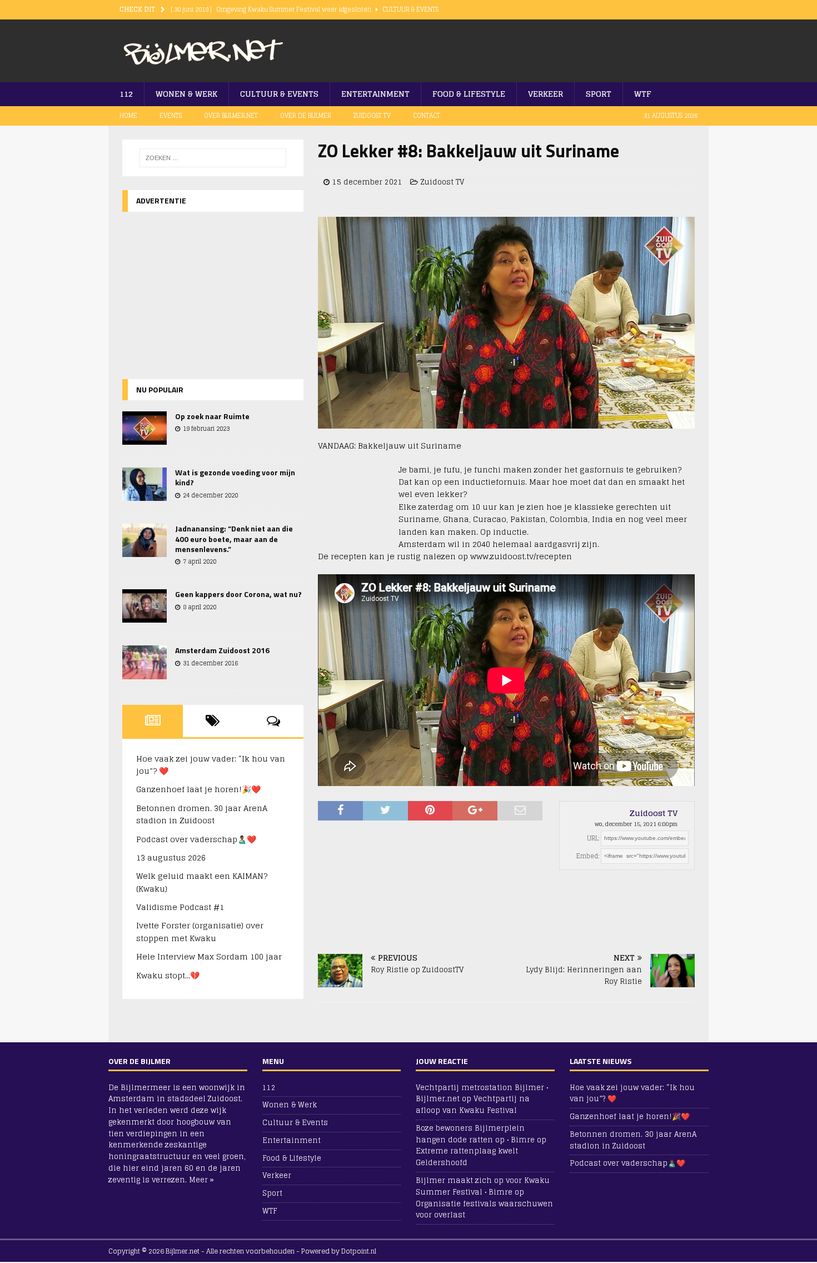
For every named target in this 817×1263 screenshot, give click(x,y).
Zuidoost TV (372, 115)
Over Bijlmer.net (231, 115)
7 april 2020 (199, 561)
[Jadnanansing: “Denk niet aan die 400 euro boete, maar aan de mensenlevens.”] (144, 540)
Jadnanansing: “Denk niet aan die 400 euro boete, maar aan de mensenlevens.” (234, 538)
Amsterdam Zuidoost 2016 (222, 650)
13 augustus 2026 (171, 857)
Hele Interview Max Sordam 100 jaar (209, 956)
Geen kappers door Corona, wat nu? (238, 594)
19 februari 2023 (206, 428)
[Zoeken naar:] (213, 157)
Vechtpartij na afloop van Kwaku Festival (473, 1104)
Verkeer (545, 94)
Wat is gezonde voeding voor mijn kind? (235, 477)
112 (126, 94)
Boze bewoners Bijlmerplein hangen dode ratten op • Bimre (475, 1134)
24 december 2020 (210, 495)
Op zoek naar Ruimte (212, 416)
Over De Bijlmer (305, 115)
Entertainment (375, 94)
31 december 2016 (210, 663)
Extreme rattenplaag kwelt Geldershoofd (467, 1157)
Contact (426, 115)
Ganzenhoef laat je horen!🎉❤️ (198, 789)
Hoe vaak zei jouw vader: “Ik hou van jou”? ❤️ (210, 765)
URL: (593, 838)
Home (128, 115)
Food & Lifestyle (468, 94)
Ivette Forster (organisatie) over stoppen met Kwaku (199, 931)
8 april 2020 (199, 607)
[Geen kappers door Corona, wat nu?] (144, 606)
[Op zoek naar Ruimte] (144, 428)
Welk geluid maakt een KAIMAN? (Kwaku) (201, 882)
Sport (598, 94)
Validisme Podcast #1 (180, 907)
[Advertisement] (567, 47)
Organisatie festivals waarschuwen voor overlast (484, 1209)
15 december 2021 (367, 182)
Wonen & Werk (186, 94)
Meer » (201, 1180)
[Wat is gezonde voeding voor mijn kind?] (144, 484)
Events (171, 115)
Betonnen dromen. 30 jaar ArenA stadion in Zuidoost (201, 814)
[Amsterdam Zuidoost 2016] (144, 662)
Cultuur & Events (279, 94)
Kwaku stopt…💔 (168, 975)
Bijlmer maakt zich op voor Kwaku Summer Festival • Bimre (483, 1186)
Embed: (587, 856)
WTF (642, 94)
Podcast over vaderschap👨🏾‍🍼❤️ (196, 839)
